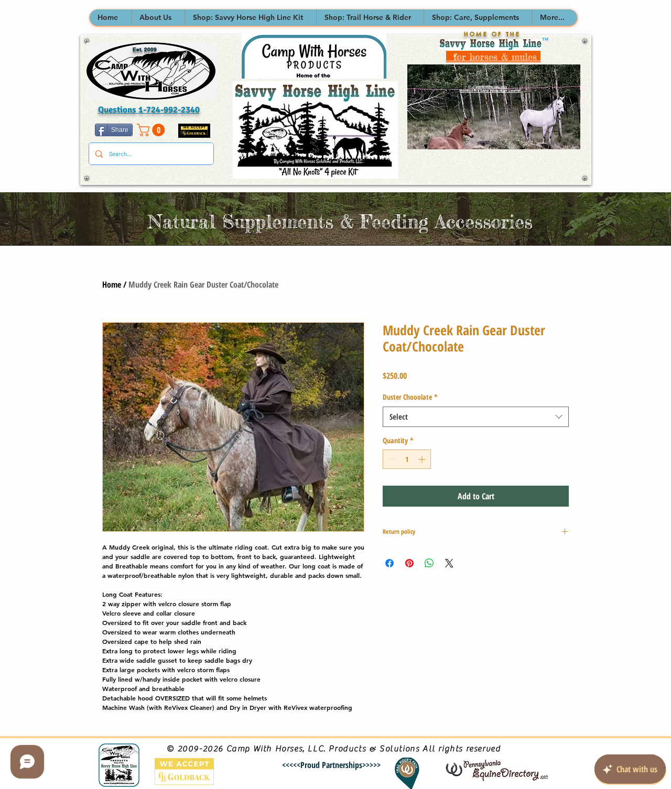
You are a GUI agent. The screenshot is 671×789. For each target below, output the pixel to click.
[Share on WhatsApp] (429, 563)
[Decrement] (390, 459)
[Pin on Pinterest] (409, 563)
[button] (158, 17)
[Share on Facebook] (389, 563)
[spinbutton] (406, 459)
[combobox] (476, 417)
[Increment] (422, 459)
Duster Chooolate (410, 397)
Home (111, 284)
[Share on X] (449, 563)
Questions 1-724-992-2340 (149, 109)
